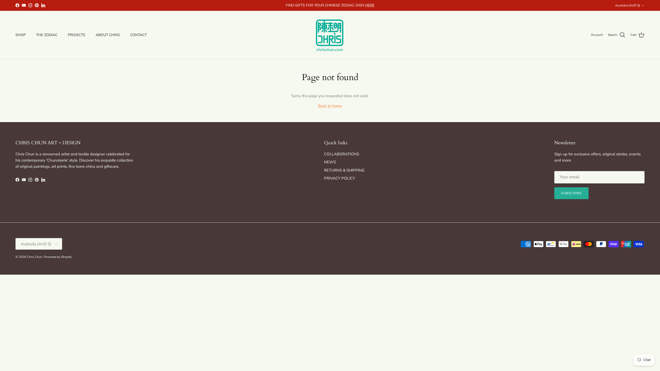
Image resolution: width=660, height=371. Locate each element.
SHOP (20, 34)
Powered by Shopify (58, 257)
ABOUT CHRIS (108, 34)
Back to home (330, 105)
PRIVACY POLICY (339, 178)
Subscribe (571, 193)
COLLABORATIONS (341, 154)
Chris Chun (34, 257)
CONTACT (138, 34)
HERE (369, 5)
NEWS (330, 162)
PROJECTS (76, 34)
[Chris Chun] (330, 35)
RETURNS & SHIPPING (344, 170)
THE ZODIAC (46, 34)
